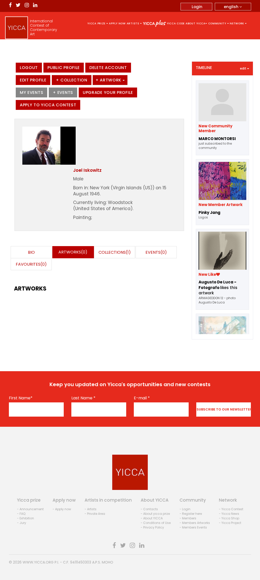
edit (243, 68)
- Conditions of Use (156, 523)
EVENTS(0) (156, 252)
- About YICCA (152, 518)
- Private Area (95, 513)
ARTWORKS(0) (72, 252)
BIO (31, 252)
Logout (29, 68)
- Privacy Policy (152, 527)
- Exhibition (25, 518)
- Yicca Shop (229, 518)
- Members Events (193, 527)
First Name (20, 398)
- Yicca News (229, 513)
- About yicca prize (155, 513)
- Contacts (149, 509)
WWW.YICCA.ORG (38, 562)
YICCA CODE (176, 23)
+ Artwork (109, 80)
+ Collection (71, 80)
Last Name (83, 398)
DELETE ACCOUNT (108, 68)
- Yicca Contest (231, 509)
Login (197, 6)
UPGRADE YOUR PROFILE (108, 92)
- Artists (90, 509)
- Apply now (62, 509)
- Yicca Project (230, 523)
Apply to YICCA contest (48, 105)
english (231, 6)
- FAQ (21, 513)
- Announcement (30, 509)
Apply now (117, 23)
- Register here (191, 513)
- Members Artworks (195, 523)
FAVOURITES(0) (31, 264)
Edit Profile (33, 80)
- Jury (21, 523)
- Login (185, 509)
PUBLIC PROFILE (63, 68)
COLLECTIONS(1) (115, 252)
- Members (188, 518)
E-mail (142, 398)
